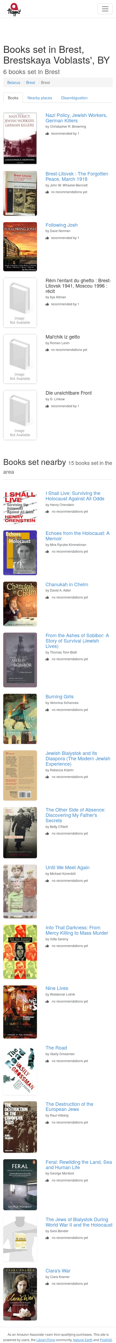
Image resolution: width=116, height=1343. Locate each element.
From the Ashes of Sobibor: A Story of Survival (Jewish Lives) (77, 640)
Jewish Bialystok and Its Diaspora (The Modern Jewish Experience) (78, 758)
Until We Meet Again (68, 867)
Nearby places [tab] (40, 97)
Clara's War (58, 1270)
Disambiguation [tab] (74, 97)
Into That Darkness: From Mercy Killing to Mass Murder (77, 930)
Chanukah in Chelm (67, 584)
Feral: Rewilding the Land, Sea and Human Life (79, 1164)
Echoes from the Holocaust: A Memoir (78, 535)
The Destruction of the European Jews (69, 1106)
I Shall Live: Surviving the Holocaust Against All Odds (75, 495)
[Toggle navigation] (105, 8)
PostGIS (106, 1339)
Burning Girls (60, 696)
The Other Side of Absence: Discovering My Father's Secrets (75, 815)
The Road (56, 1047)
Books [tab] (13, 97)
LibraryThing (45, 1339)
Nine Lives (57, 987)
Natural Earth (83, 1339)
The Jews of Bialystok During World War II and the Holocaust (79, 1222)
